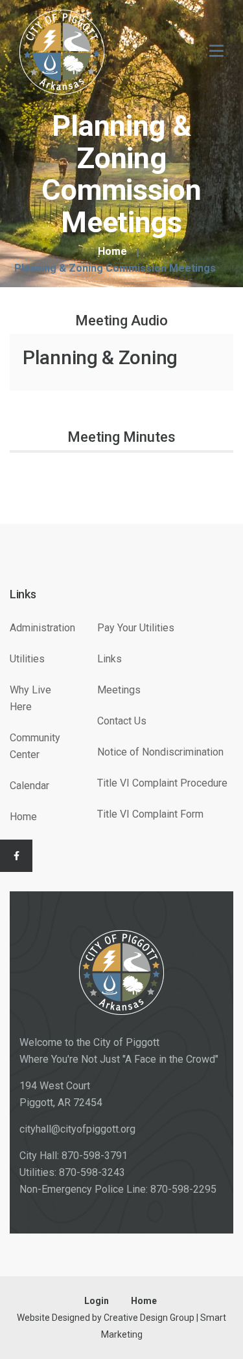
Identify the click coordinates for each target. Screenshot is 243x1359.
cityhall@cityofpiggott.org (77, 1129)
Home (112, 251)
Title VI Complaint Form (150, 814)
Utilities (27, 659)
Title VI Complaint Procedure (162, 783)
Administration (42, 628)
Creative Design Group (149, 1317)
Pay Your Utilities (135, 628)
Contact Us (121, 721)
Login (96, 1301)
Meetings (119, 690)
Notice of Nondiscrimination (160, 752)
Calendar (29, 785)
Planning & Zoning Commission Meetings (115, 268)
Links (109, 659)
